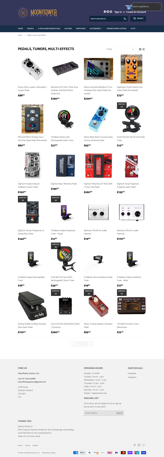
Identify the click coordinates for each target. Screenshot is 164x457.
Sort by (109, 49)
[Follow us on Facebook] (105, 12)
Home (20, 28)
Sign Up (119, 413)
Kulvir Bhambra (24, 433)
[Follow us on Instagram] (111, 12)
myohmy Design (37, 429)
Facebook (132, 373)
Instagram (132, 377)
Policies (27, 445)
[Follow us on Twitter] (108, 12)
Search (30, 28)
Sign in (118, 12)
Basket (140, 18)
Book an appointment (141, 6)
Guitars (68, 28)
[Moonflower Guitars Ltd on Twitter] (134, 445)
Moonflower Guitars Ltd (31, 452)
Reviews (35, 445)
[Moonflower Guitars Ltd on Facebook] (139, 445)
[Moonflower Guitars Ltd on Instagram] (143, 445)
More (132, 28)
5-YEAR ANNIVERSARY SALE (49, 28)
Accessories (95, 28)
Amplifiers (80, 28)
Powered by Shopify (48, 452)
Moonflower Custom (116, 28)
